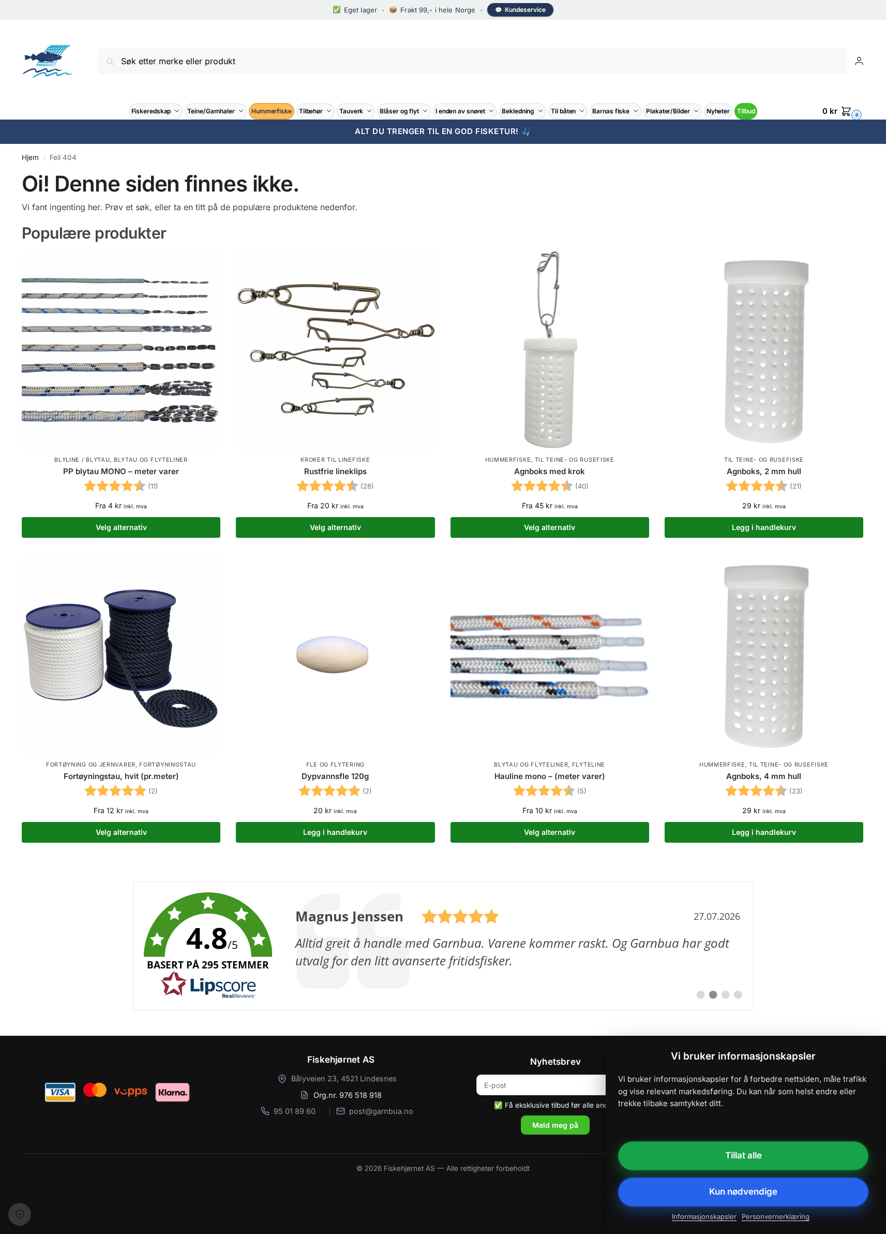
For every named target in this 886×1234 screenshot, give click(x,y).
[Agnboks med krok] (549, 350)
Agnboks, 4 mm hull (763, 776)
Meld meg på (555, 1125)
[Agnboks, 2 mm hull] (764, 350)
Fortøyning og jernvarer (91, 764)
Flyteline (588, 764)
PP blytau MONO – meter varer (121, 471)
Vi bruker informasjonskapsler (19, 1214)
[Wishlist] (205, 266)
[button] (843, 111)
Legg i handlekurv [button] (764, 527)
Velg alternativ (121, 527)
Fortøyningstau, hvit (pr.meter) (121, 776)
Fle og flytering (335, 764)
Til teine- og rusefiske (574, 459)
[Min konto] (859, 61)
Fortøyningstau (167, 764)
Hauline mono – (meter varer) (549, 776)
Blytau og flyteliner (151, 459)
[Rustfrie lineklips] (335, 350)
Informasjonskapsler (704, 1216)
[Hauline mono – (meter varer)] (549, 655)
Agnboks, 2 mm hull (764, 471)
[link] (443, 946)
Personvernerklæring (775, 1216)
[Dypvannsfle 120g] (335, 655)
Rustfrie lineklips (335, 471)
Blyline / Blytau (82, 459)
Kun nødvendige (743, 1191)
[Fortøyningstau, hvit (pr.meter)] (121, 655)
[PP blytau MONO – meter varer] (121, 350)
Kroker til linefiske (335, 459)
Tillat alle (743, 1155)
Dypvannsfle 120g (335, 776)
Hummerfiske (508, 459)
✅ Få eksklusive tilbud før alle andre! (555, 1105)
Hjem (30, 157)
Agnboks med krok (549, 471)
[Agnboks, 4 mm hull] (764, 655)
